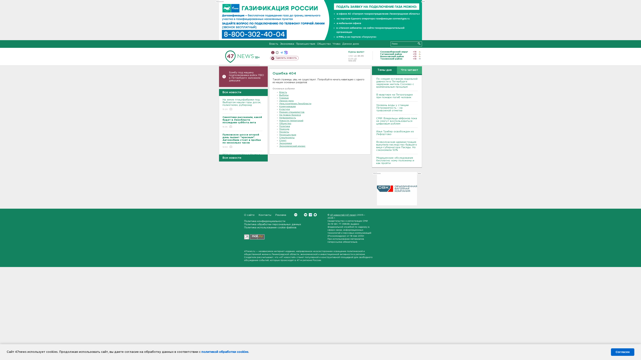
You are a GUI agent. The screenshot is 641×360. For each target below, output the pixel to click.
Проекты (284, 132)
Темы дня (384, 70)
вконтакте (277, 52)
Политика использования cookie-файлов (270, 227)
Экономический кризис (292, 146)
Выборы (284, 95)
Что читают (409, 70)
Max (315, 214)
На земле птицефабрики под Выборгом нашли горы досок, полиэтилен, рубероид (242, 104)
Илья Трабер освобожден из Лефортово (395, 132)
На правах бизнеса (290, 115)
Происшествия (305, 44)
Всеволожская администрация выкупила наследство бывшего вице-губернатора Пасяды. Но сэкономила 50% (396, 146)
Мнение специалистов (291, 112)
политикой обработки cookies (224, 352)
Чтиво (337, 44)
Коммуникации (287, 107)
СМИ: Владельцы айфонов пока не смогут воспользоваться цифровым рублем (396, 121)
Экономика (287, 44)
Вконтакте (305, 214)
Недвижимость (287, 118)
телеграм (281, 52)
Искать (419, 43)
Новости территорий (291, 121)
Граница (284, 98)
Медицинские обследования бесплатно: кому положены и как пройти (395, 160)
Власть (273, 44)
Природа (284, 129)
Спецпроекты (287, 138)
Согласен (623, 352)
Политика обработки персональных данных (272, 224)
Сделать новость (286, 58)
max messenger (285, 52)
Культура (284, 109)
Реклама (280, 215)
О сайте (249, 215)
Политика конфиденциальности (264, 221)
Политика (284, 126)
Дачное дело (350, 44)
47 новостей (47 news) (343, 215)
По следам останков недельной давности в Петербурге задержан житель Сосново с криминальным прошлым (396, 83)
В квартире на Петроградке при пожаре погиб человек (394, 96)
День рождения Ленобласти (295, 104)
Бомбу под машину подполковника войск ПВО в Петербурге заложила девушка (246, 77)
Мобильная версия (272, 52)
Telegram (310, 214)
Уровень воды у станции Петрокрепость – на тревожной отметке (392, 108)
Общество (324, 44)
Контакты (265, 215)
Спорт (282, 141)
